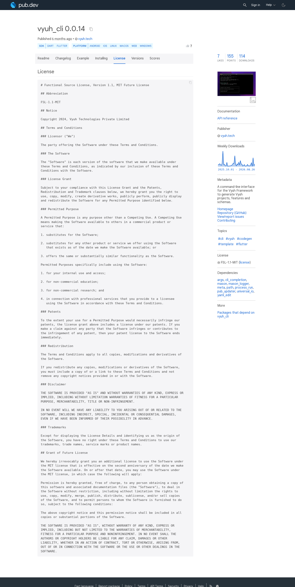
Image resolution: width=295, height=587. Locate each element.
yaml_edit (224, 295)
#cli (220, 239)
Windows (145, 45)
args (220, 280)
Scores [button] (155, 58)
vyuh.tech (85, 39)
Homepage (225, 209)
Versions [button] (137, 58)
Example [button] (83, 58)
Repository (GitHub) (231, 213)
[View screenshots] (236, 83)
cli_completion (235, 280)
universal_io (245, 291)
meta (221, 288)
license (245, 262)
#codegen (244, 239)
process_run (244, 288)
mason (222, 284)
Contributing (226, 221)
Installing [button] (101, 58)
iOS (105, 45)
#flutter (242, 244)
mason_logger (239, 284)
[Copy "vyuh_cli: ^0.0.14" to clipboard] (91, 29)
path (230, 288)
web (134, 45)
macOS (124, 45)
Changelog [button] (63, 58)
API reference (227, 118)
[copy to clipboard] (190, 82)
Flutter (62, 45)
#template (226, 244)
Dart (50, 45)
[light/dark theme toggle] (283, 5)
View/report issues (230, 217)
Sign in (255, 5)
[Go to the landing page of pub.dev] (24, 5)
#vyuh (230, 239)
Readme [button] (43, 58)
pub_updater (226, 291)
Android (95, 45)
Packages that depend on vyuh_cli (235, 314)
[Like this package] (187, 46)
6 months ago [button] (62, 39)
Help (269, 5)
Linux (113, 45)
